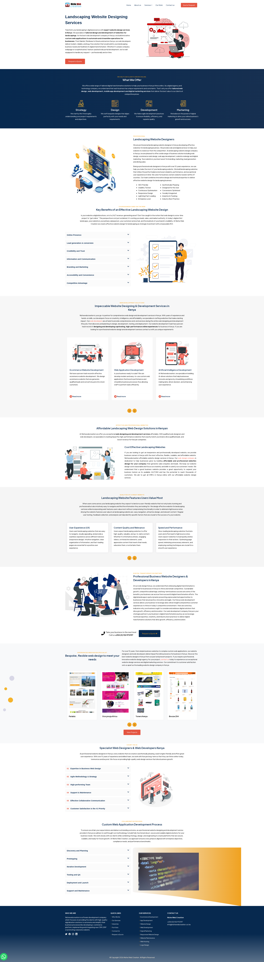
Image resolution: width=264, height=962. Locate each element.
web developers (96, 321)
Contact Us (116, 931)
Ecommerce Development (149, 917)
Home (128, 5)
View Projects (132, 732)
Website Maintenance (147, 938)
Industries (115, 924)
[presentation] (129, 411)
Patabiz (72, 716)
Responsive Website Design (149, 934)
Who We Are (116, 917)
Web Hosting (144, 941)
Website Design (145, 924)
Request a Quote (75, 61)
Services (147, 5)
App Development (146, 920)
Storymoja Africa (109, 716)
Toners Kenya (141, 716)
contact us (165, 659)
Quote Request (189, 5)
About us (137, 5)
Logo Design (144, 945)
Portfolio (115, 927)
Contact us (170, 5)
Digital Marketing (146, 931)
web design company (186, 458)
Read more (76, 396)
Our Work (159, 5)
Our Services (116, 920)
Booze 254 (174, 716)
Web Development (146, 927)
